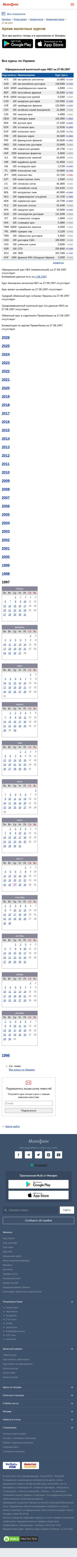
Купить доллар (10, 1368)
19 (15, 649)
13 (4, 606)
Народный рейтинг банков (16, 1287)
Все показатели (16, 14)
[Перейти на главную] (10, 4)
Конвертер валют (11, 1278)
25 (9, 653)
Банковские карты (12, 1256)
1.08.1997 (41, 276)
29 (15, 614)
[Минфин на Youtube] (58, 1154)
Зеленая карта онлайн (14, 1434)
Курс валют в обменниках (16, 1359)
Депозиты (8, 1269)
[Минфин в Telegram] (28, 1154)
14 (9, 606)
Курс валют (9, 1238)
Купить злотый (10, 1377)
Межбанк (7, 1265)
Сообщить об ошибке (38, 1220)
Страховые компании (14, 1451)
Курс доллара (10, 1243)
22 (15, 610)
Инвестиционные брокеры (16, 1260)
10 (25, 601)
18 (9, 649)
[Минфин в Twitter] (38, 1154)
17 (25, 606)
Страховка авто (11, 1447)
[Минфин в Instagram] (48, 1154)
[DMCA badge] (38, 1539)
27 (4, 614)
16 (20, 606)
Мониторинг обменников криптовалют (22, 1291)
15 (15, 606)
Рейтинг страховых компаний (18, 1442)
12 (15, 644)
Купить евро (9, 1373)
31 (25, 614)
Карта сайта (12, 1126)
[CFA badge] (49, 1466)
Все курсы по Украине (22, 1069)
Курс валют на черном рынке (18, 1364)
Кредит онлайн (10, 1283)
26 (15, 653)
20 (4, 610)
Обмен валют (10, 1355)
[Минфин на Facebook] (18, 1154)
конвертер (58, 263)
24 (25, 610)
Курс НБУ (7, 1251)
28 (9, 614)
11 (10, 644)
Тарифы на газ (10, 1274)
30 (20, 614)
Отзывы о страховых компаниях (19, 1438)
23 (20, 610)
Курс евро (8, 1247)
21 (9, 610)
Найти (67, 1210)
